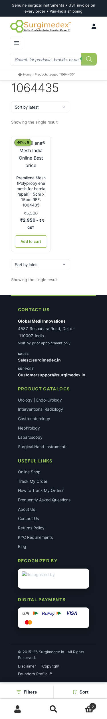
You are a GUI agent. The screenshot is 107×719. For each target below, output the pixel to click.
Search (53, 709)
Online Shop (29, 471)
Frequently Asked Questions (44, 499)
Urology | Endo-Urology (40, 400)
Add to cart (31, 241)
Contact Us (28, 518)
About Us (26, 509)
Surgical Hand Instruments (42, 446)
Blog (22, 546)
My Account (18, 709)
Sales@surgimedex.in (39, 359)
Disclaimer (27, 666)
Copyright (51, 666)
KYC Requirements (35, 537)
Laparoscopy (30, 437)
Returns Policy (31, 527)
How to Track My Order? (41, 490)
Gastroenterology (34, 418)
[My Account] (94, 26)
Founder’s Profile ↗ (35, 674)
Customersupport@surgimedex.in (51, 374)
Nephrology (29, 428)
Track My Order (32, 481)
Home (27, 74)
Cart (82, 704)
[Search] (89, 59)
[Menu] (16, 43)
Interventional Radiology (40, 409)
